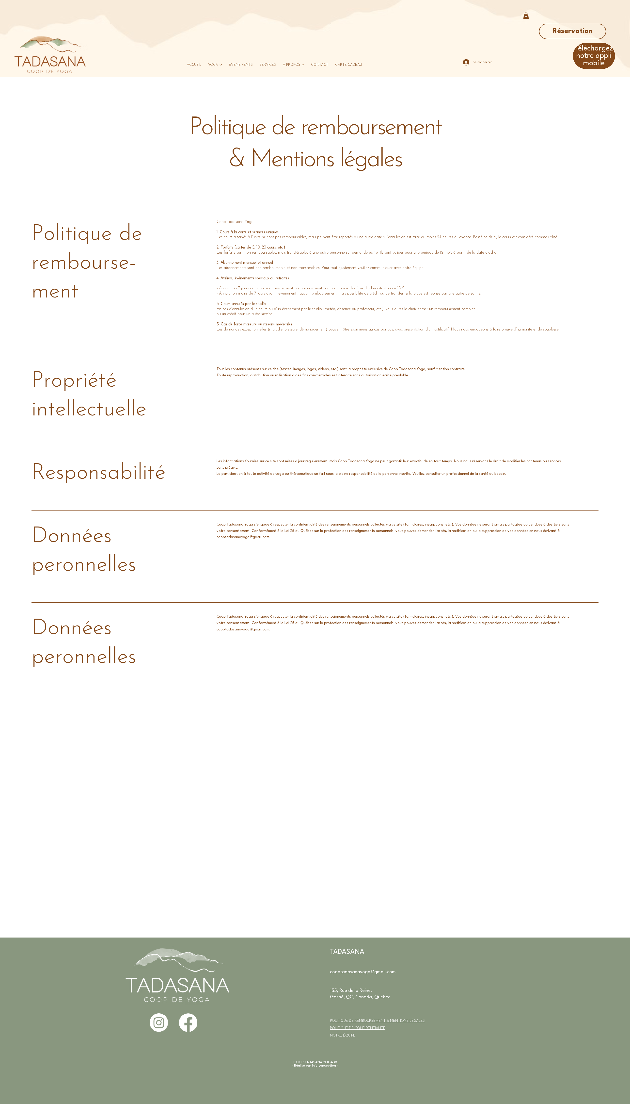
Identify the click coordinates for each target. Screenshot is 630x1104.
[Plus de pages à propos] (303, 65)
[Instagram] (159, 1022)
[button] (526, 15)
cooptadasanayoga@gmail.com (243, 537)
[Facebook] (188, 1022)
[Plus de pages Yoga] (221, 65)
